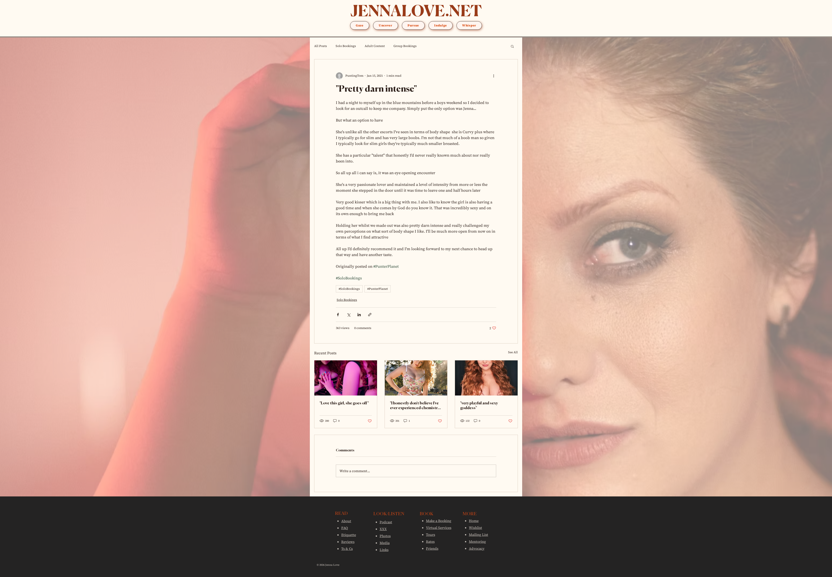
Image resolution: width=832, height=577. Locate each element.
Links (384, 549)
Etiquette (348, 534)
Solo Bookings (346, 46)
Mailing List (478, 534)
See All (513, 352)
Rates (430, 541)
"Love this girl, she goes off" (344, 403)
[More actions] (493, 75)
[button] (359, 25)
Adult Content (375, 46)
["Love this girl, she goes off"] (345, 377)
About (346, 521)
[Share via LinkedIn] (359, 315)
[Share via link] (370, 315)
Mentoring (477, 541)
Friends (432, 548)
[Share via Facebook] (338, 315)
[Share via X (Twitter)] (348, 315)
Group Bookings (405, 46)
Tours (430, 534)
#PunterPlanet (377, 289)
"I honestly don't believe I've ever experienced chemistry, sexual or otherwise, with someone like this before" (415, 405)
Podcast (386, 522)
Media (385, 542)
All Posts (320, 46)
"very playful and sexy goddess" (479, 405)
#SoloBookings (349, 289)
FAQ (344, 527)
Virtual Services (438, 527)
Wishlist (475, 527)
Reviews (347, 541)
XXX (383, 529)
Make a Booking (438, 520)
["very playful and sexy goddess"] (486, 377)
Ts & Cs (347, 548)
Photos (385, 535)
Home (474, 520)
